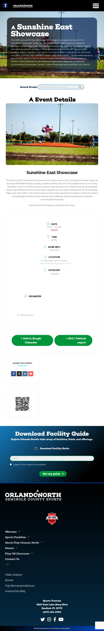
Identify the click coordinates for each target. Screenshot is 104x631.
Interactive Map (15, 591)
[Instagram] (49, 619)
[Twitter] (42, 619)
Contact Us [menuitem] (12, 559)
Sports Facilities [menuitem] (15, 537)
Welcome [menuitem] (11, 531)
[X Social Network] (19, 373)
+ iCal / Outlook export (76, 340)
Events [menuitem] (9, 548)
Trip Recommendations (20, 585)
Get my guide (51, 473)
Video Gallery (13, 574)
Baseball (55, 274)
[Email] (30, 373)
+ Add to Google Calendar (31, 340)
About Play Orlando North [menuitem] (22, 542)
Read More (54, 250)
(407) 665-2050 (52, 612)
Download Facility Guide (54, 448)
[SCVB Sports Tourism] (19, 6)
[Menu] (96, 6)
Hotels (9, 580)
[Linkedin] (25, 373)
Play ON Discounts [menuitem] (17, 553)
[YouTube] (60, 619)
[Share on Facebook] (13, 373)
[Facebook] (54, 619)
